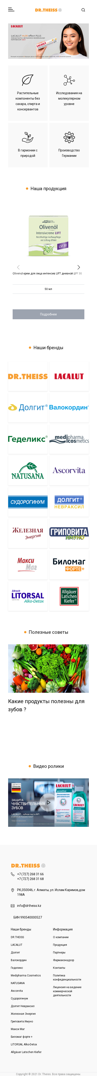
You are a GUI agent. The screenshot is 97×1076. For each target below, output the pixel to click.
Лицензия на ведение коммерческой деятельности (67, 991)
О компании (61, 937)
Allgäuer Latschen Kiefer (26, 1052)
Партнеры (59, 952)
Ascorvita (17, 990)
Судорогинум (19, 998)
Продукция (60, 944)
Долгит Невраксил (23, 1006)
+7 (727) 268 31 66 (30, 874)
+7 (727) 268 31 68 (30, 879)
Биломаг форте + (21, 1036)
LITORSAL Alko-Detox (24, 1044)
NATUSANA (18, 983)
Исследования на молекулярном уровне (69, 98)
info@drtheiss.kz (29, 905)
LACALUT (16, 944)
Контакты (59, 967)
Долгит (15, 952)
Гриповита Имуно (22, 1021)
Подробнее (48, 314)
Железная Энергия (23, 1013)
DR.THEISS (17, 937)
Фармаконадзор (63, 960)
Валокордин (19, 960)
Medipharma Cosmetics (26, 975)
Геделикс (17, 967)
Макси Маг (18, 1029)
